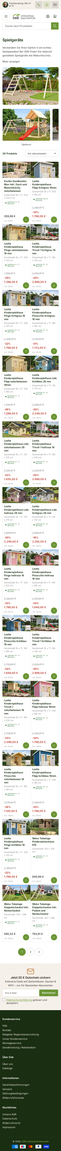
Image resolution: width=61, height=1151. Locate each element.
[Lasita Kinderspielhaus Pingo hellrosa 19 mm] (16, 557)
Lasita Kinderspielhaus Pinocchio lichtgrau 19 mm (43, 314)
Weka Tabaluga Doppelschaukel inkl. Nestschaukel (16, 907)
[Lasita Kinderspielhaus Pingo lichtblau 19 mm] (16, 826)
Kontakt (6, 1030)
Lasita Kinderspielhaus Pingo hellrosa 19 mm (14, 573)
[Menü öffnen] (6, 16)
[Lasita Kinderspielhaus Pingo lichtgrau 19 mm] (16, 297)
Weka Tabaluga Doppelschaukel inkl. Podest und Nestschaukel (44, 909)
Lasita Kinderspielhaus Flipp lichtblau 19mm (44, 772)
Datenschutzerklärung (19, 999)
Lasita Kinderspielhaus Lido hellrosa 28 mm (16, 510)
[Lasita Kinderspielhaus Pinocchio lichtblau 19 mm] (16, 622)
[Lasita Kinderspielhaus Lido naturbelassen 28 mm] (16, 428)
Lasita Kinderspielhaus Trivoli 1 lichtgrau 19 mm (43, 248)
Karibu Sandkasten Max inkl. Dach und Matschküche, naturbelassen (15, 186)
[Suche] (54, 26)
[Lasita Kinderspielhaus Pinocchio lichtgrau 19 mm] (45, 297)
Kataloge (7, 1068)
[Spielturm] (26, 125)
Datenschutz (9, 1118)
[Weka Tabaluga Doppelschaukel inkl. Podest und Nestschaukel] (45, 892)
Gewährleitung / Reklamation (19, 1047)
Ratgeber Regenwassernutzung (20, 1034)
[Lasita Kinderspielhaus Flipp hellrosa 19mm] (45, 688)
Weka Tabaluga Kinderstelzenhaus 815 (43, 842)
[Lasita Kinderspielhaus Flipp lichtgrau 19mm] (45, 169)
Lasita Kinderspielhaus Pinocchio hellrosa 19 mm (43, 573)
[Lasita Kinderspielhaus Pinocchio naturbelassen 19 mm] (16, 757)
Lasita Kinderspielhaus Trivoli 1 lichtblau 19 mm (43, 639)
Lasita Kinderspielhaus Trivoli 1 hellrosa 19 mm (43, 445)
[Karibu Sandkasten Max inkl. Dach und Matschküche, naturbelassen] (16, 169)
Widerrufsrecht (11, 1123)
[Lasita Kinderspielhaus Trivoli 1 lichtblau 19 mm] (45, 622)
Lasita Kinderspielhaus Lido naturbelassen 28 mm (16, 445)
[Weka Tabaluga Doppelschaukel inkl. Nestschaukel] (16, 892)
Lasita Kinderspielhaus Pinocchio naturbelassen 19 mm (14, 776)
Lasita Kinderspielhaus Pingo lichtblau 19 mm (14, 843)
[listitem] (38, 4)
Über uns (7, 1064)
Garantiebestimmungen (15, 1084)
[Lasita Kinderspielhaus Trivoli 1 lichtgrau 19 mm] (45, 231)
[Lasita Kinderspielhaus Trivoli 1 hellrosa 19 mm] (45, 428)
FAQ (4, 1025)
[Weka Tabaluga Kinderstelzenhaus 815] (45, 826)
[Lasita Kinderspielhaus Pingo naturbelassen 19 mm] (16, 231)
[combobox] (30, 26)
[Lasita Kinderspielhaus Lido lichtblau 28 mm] (45, 363)
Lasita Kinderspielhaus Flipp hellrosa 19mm (43, 704)
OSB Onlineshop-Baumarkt (35, 1141)
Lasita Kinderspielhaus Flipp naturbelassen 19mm (15, 379)
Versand (7, 1089)
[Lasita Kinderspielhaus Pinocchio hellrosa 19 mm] (45, 557)
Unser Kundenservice (14, 1038)
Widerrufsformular (13, 1097)
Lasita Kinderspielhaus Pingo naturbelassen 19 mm (16, 248)
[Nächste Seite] (39, 951)
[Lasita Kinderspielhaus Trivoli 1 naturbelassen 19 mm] (16, 688)
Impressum (8, 1127)
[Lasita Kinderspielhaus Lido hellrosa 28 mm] (16, 494)
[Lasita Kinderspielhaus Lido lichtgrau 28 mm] (45, 494)
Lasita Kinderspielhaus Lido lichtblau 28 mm (44, 378)
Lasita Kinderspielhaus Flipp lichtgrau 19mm (44, 184)
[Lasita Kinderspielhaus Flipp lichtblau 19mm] (45, 757)
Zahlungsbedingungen (15, 1093)
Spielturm (26, 144)
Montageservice (11, 1043)
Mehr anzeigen (11, 61)
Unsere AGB (9, 1114)
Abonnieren (48, 992)
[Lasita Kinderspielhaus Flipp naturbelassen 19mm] (16, 363)
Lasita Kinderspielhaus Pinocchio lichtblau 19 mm (15, 639)
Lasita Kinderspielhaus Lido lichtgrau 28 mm (44, 510)
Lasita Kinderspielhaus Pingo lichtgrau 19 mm (14, 314)
